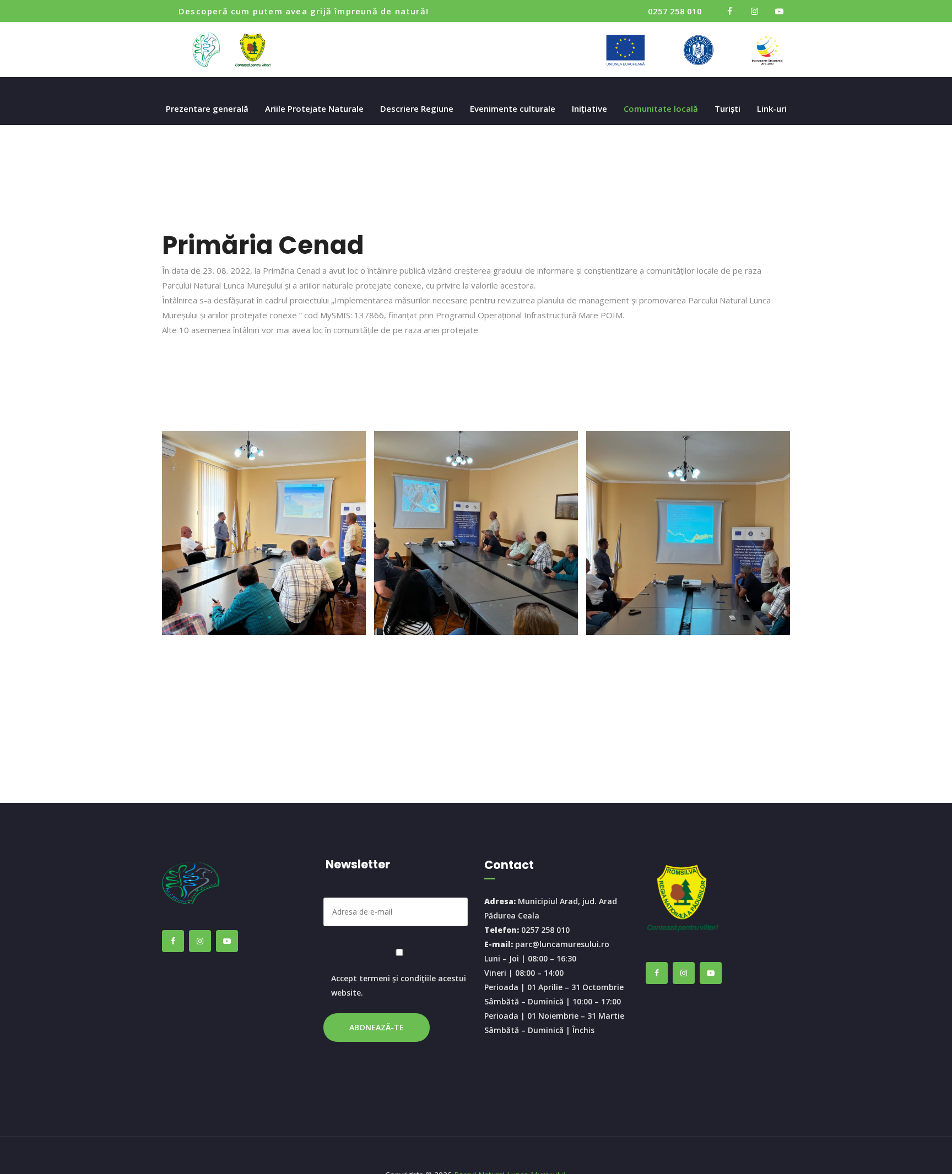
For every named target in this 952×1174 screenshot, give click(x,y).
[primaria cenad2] (688, 533)
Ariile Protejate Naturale (314, 108)
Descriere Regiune (416, 108)
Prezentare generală (207, 108)
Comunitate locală (661, 108)
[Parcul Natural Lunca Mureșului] (234, 49)
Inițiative (589, 108)
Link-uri (772, 108)
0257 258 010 (675, 11)
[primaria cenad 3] (264, 533)
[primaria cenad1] (476, 533)
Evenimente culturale (512, 108)
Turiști (727, 108)
